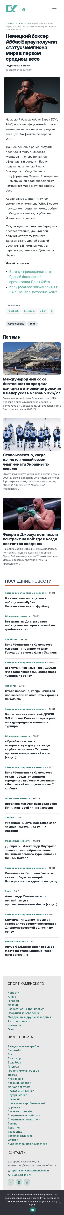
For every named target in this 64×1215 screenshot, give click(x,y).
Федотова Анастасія (18, 65)
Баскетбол (15, 1050)
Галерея (13, 1000)
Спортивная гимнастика (24, 1119)
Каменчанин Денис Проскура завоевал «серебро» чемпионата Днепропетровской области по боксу (30, 925)
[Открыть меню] (54, 8)
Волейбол (14, 1062)
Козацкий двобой (19, 1083)
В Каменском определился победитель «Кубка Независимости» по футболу (27, 602)
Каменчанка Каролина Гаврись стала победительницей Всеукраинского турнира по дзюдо (32, 877)
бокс (32, 323)
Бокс (21, 23)
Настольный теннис (21, 1091)
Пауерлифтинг (17, 1095)
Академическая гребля (23, 1046)
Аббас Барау (16, 323)
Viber (43, 310)
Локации (13, 1005)
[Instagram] (27, 1182)
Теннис (12, 1123)
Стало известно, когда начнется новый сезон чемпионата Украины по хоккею (31, 695)
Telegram (29, 310)
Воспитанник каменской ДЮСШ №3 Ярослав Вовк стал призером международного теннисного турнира (30, 720)
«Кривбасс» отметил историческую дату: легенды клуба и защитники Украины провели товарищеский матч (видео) (27, 749)
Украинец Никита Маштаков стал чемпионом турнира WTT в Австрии (30, 826)
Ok (32, 1210)
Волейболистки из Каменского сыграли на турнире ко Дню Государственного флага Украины (31, 648)
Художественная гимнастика (27, 1144)
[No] (59, 1202)
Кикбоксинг (15, 1078)
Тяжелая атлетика (20, 1135)
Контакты (14, 1025)
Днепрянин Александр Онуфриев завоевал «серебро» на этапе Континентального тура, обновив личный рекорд (30, 852)
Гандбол (13, 1066)
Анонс (12, 996)
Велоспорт (15, 1058)
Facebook (13, 310)
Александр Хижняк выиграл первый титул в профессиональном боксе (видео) (31, 900)
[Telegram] (19, 1182)
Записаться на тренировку (26, 1009)
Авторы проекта (19, 1021)
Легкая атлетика (19, 1087)
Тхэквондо (15, 1131)
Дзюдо (12, 1074)
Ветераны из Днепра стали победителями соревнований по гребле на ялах (30, 625)
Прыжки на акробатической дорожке (26, 1105)
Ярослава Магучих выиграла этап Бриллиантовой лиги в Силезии (31, 805)
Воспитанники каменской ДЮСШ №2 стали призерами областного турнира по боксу (30, 671)
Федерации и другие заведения (29, 1017)
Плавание (14, 1099)
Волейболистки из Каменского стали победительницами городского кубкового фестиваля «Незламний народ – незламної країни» (30, 780)
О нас (11, 1029)
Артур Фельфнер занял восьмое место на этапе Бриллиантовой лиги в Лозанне (29, 950)
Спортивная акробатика (24, 1115)
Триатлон (14, 1127)
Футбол (13, 1139)
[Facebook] (23, 9)
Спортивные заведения (24, 1013)
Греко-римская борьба (23, 1070)
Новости (13, 992)
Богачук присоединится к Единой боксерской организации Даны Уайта (30, 277)
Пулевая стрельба (20, 1111)
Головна (10, 23)
